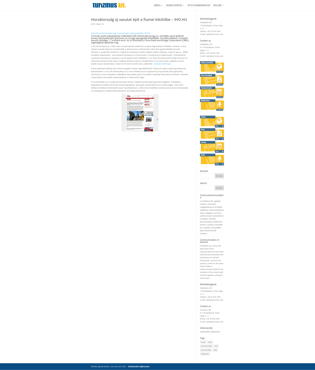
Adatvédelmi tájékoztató (210, 332)
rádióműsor (205, 354)
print (216, 346)
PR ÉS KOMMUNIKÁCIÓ (199, 5)
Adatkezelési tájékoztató (138, 366)
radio (215, 350)
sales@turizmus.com (214, 34)
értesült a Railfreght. (162, 64)
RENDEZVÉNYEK (174, 5)
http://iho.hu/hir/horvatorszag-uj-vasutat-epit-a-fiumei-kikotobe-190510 (120, 33)
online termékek (206, 346)
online (210, 342)
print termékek (206, 350)
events (203, 342)
